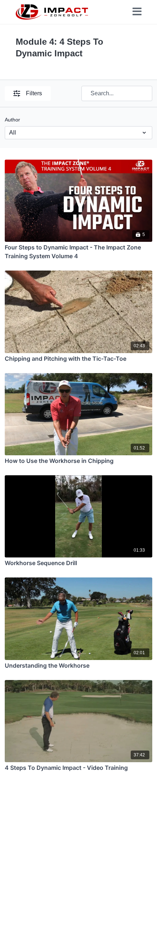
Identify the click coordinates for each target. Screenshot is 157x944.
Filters (34, 93)
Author (12, 120)
